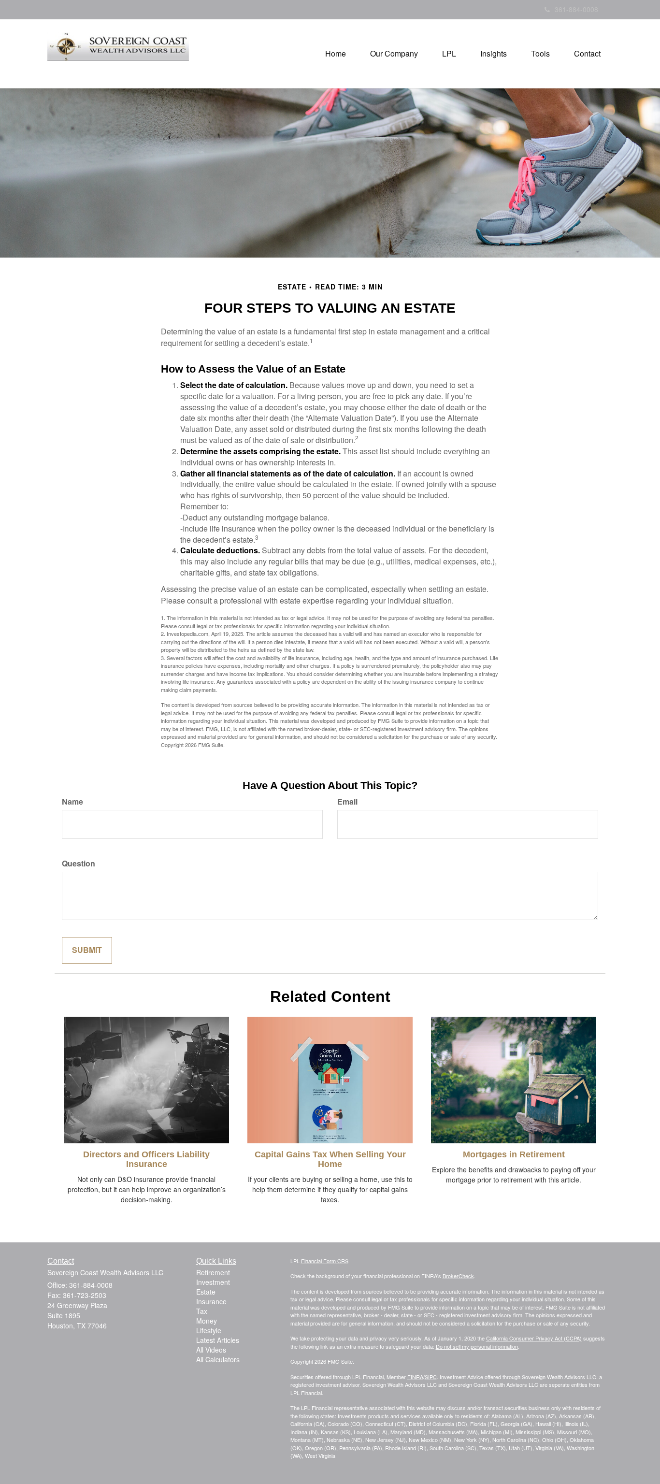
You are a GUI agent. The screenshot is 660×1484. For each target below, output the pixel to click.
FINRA (415, 1377)
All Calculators (218, 1359)
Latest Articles (217, 1340)
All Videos (211, 1349)
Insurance (211, 1301)
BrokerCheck (458, 1276)
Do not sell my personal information (477, 1346)
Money (206, 1321)
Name (72, 801)
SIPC (431, 1377)
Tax (201, 1311)
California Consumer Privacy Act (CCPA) (534, 1338)
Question (78, 863)
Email (347, 801)
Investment (213, 1282)
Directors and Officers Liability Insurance (146, 1159)
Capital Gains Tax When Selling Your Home (330, 1159)
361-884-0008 (576, 9)
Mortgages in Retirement (514, 1154)
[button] (394, 53)
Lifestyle (208, 1330)
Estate (205, 1292)
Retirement (213, 1272)
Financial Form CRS (324, 1261)
